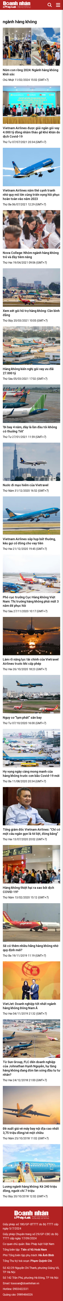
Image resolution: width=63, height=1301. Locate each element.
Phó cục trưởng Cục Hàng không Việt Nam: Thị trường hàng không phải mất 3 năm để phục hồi (31, 601)
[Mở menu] (58, 5)
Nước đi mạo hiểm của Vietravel (25, 485)
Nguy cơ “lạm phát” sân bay (22, 717)
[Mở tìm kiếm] (50, 5)
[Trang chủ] (31, 1215)
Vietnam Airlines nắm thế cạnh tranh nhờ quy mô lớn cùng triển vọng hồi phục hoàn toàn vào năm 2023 (31, 195)
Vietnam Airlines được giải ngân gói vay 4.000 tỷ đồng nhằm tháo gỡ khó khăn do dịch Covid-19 (31, 132)
